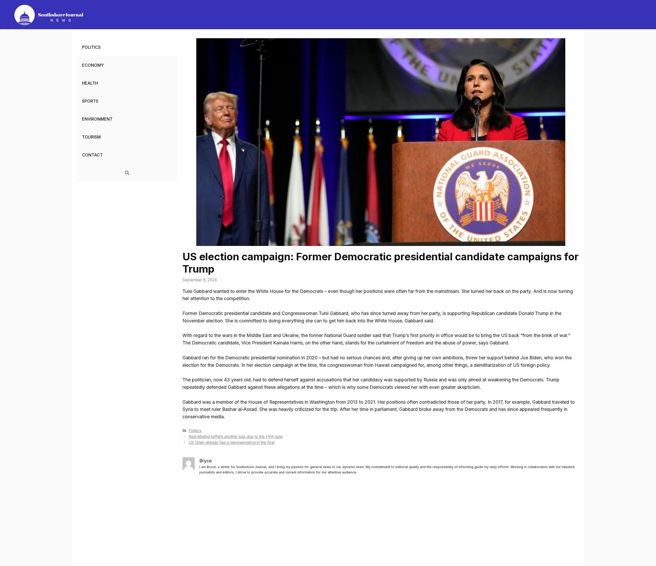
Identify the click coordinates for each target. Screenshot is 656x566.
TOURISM (91, 137)
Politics (195, 430)
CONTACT (92, 154)
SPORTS (90, 101)
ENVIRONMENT (97, 119)
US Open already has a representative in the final (231, 442)
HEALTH (90, 83)
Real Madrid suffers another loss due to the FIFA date (236, 436)
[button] (127, 173)
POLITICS (91, 47)
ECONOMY (93, 65)
